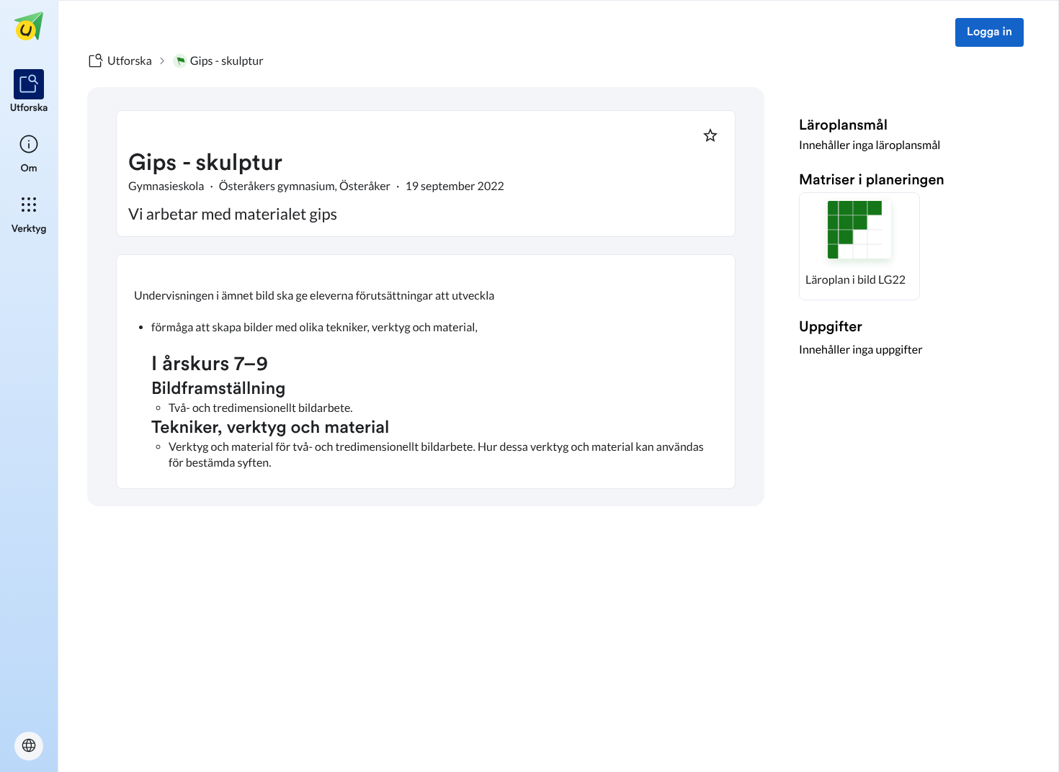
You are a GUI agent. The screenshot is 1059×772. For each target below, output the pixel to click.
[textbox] (426, 371)
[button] (859, 246)
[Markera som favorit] (710, 135)
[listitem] (29, 92)
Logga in (989, 32)
